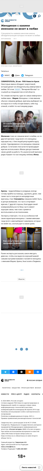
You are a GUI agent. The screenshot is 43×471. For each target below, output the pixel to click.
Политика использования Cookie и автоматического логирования (20, 413)
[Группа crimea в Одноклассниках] (30, 372)
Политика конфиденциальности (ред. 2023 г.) (17, 416)
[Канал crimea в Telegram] (5, 372)
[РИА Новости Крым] (8, 20)
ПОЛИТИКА (6, 388)
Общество (21, 279)
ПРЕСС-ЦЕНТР (16, 394)
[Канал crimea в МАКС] (38, 372)
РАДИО (26, 394)
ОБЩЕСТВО (16, 388)
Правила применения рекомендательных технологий (21, 418)
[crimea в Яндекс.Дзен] (21, 372)
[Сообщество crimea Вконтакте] (13, 372)
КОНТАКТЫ (35, 394)
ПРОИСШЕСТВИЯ (27, 388)
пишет (18, 89)
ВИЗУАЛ (38, 388)
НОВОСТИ (5, 394)
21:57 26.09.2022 (6, 38)
